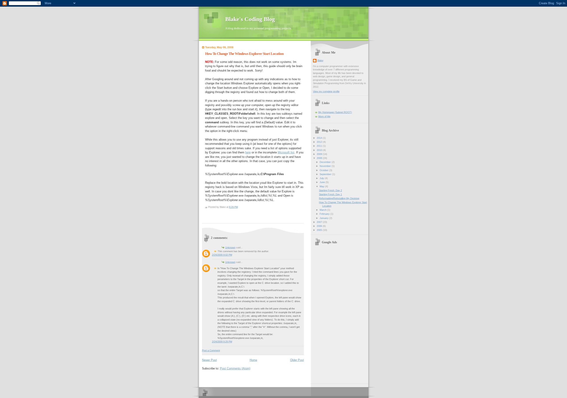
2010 (320, 150)
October (324, 170)
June (323, 182)
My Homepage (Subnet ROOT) (335, 112)
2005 (320, 230)
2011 (320, 146)
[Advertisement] (340, 313)
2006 (320, 226)
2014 (320, 138)
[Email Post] (208, 214)
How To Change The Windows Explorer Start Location (244, 54)
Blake (320, 60)
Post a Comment (211, 350)
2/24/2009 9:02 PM (222, 254)
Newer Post (209, 360)
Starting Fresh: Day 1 (330, 194)
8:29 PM (233, 207)
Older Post (297, 360)
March (323, 210)
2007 (320, 222)
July (322, 178)
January (324, 218)
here (248, 152)
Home (253, 360)
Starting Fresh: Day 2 (330, 190)
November (326, 166)
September (326, 174)
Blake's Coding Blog (250, 19)
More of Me (324, 116)
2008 (320, 158)
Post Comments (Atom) (235, 368)
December (326, 162)
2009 (320, 154)
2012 (320, 142)
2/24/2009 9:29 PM (222, 341)
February (325, 214)
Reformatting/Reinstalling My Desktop (339, 198)
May (322, 186)
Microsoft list (286, 152)
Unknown (230, 247)
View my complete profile (326, 91)
